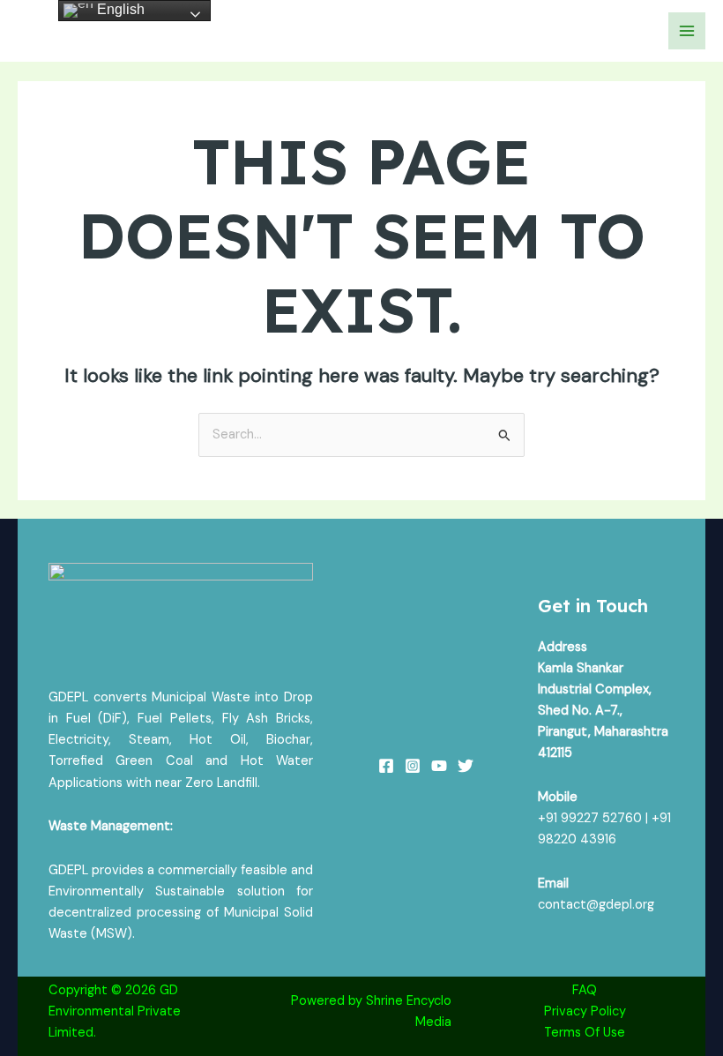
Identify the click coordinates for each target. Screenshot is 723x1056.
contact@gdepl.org (596, 904)
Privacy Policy (585, 1011)
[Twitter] (465, 766)
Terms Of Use (584, 1032)
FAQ (584, 990)
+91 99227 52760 (590, 818)
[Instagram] (413, 766)
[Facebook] (386, 766)
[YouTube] (439, 766)
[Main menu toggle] (686, 30)
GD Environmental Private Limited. (114, 1011)
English (119, 9)
